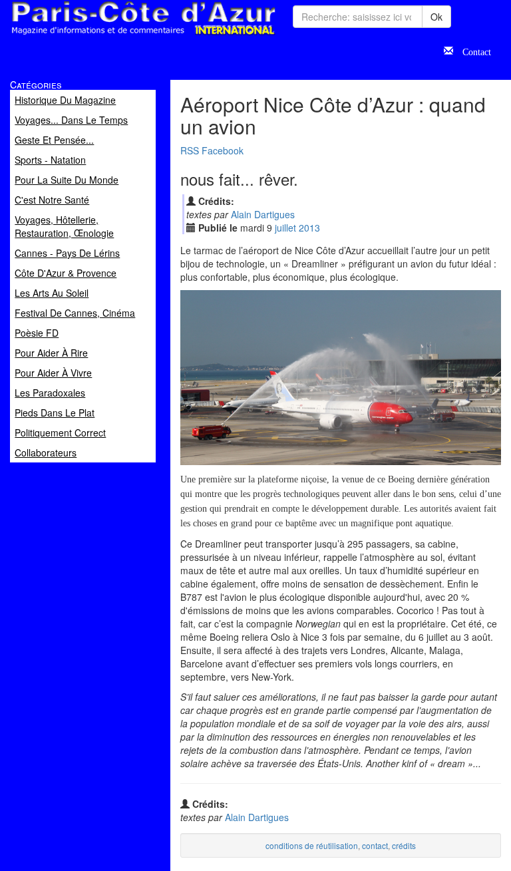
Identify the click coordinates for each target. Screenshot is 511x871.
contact (375, 845)
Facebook (223, 150)
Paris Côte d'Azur (114, 36)
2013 (309, 227)
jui (285, 227)
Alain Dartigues (263, 214)
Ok (436, 16)
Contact (472, 50)
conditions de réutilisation (311, 845)
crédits (404, 845)
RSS (189, 150)
